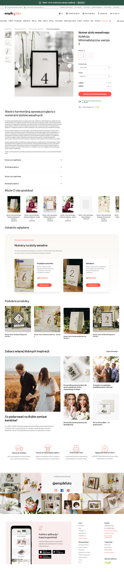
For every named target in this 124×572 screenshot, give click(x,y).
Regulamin (81, 549)
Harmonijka (58, 21)
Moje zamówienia (109, 552)
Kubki (39, 21)
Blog (79, 528)
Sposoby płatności (83, 544)
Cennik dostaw (82, 547)
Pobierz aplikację (66, 7)
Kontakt (116, 7)
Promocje (105, 21)
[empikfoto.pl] (13, 14)
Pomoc (80, 560)
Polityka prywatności (84, 554)
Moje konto (107, 544)
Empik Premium (97, 7)
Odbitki (11, 21)
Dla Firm (87, 7)
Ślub (92, 21)
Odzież (79, 21)
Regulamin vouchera (84, 552)
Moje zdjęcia (108, 547)
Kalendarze (26, 21)
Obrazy (51, 21)
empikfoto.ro (82, 535)
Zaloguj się (103, 13)
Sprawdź (81, 2)
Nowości (97, 21)
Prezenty (86, 21)
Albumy (34, 21)
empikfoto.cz (82, 530)
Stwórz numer (44, 285)
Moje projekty (108, 549)
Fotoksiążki (18, 21)
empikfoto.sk (82, 533)
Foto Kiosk (107, 7)
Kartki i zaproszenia (70, 21)
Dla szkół (78, 7)
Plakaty (45, 21)
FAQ (79, 562)
